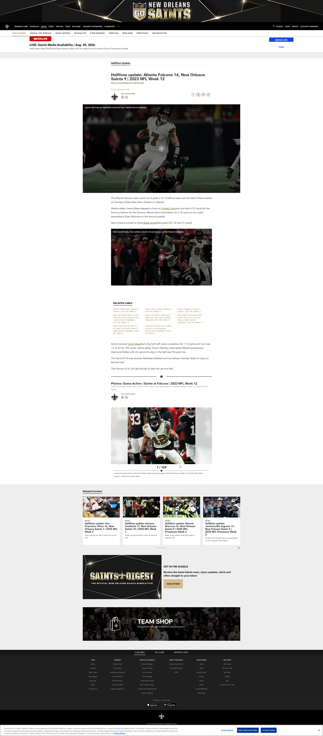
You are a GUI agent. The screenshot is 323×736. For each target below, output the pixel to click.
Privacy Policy (119, 733)
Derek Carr (169, 208)
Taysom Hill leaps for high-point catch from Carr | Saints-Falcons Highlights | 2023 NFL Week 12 (158, 317)
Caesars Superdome (117, 689)
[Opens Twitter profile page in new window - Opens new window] (126, 97)
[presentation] (239, 548)
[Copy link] (208, 95)
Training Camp (202, 672)
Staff (176, 672)
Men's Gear (227, 664)
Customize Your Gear (227, 685)
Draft (201, 668)
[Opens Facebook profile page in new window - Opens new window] (122, 97)
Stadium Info (117, 664)
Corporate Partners (176, 668)
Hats (227, 681)
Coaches (93, 668)
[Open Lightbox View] (161, 443)
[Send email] (203, 96)
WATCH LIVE (281, 40)
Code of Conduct (117, 685)
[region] (161, 730)
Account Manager (147, 664)
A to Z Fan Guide (117, 676)
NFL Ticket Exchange (147, 685)
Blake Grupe (150, 222)
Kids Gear (227, 672)
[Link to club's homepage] (7, 26)
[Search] (274, 26)
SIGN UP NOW (173, 584)
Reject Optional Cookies (247, 730)
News (201, 664)
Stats (93, 685)
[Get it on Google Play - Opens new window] (170, 706)
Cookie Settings (227, 730)
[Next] (180, 466)
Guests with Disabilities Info (147, 689)
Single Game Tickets (147, 681)
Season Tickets (147, 668)
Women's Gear (227, 668)
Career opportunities (176, 664)
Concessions (117, 668)
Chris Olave (134, 343)
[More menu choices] (118, 26)
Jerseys (227, 676)
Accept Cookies (269, 730)
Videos (201, 681)
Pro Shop (227, 660)
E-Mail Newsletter (201, 689)
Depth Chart (93, 672)
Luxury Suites (147, 672)
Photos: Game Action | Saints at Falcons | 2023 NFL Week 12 (154, 383)
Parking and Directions (117, 672)
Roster (93, 664)
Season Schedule (147, 693)
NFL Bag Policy (117, 681)
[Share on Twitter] (198, 96)
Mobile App (201, 693)
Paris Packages (147, 676)
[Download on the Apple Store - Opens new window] (152, 705)
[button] (161, 149)
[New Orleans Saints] (161, 716)
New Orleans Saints (128, 93)
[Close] (281, 46)
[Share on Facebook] (193, 96)
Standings (92, 681)
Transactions (93, 689)
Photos (201, 676)
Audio (201, 685)
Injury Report (93, 676)
